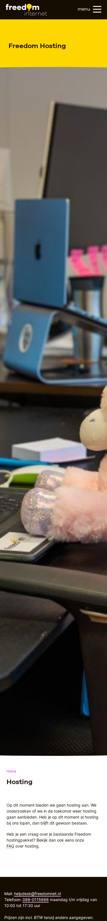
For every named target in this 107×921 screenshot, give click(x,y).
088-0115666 (36, 899)
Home (11, 771)
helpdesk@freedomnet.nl (37, 893)
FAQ (10, 846)
